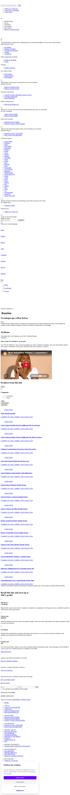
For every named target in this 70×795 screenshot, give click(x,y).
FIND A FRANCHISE (11, 114)
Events (6, 61)
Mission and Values (10, 49)
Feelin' (6, 161)
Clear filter (4, 405)
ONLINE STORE (9, 205)
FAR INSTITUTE (9, 754)
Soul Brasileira (8, 192)
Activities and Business (11, 50)
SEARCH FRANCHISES (12, 719)
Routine (6, 156)
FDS (5, 741)
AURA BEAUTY (9, 174)
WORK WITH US (9, 740)
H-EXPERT (7, 146)
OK (19, 5)
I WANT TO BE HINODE (12, 707)
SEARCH (21, 220)
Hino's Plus (7, 148)
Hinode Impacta (9, 76)
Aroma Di (7, 194)
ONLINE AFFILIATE (11, 96)
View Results (4, 403)
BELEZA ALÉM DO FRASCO (13, 756)
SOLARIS (7, 158)
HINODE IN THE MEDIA (12, 736)
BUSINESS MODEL (10, 735)
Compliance (7, 54)
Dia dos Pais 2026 (9, 196)
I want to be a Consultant (11, 10)
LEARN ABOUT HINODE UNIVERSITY (17, 746)
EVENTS (7, 738)
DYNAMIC (7, 168)
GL (5, 191)
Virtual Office (8, 12)
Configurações (20, 782)
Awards (6, 52)
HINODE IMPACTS (10, 752)
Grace (6, 153)
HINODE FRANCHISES (12, 122)
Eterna (6, 176)
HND (6, 145)
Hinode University (9, 68)
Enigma (6, 182)
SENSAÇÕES (8, 173)
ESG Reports (8, 74)
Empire (6, 154)
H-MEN (6, 149)
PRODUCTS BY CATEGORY (13, 133)
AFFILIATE (8, 709)
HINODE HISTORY (10, 731)
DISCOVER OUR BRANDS (13, 135)
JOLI (5, 166)
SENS (6, 159)
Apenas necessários (20, 786)
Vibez (6, 189)
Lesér (6, 179)
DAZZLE (7, 143)
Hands (6, 151)
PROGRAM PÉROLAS (11, 104)
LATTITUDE (8, 169)
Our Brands (7, 288)
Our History (7, 47)
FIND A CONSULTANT (11, 29)
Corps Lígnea (8, 141)
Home (6, 285)
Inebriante (7, 171)
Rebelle (6, 186)
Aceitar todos (20, 777)
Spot (5, 187)
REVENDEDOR (9, 98)
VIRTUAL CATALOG (11, 9)
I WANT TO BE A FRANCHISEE (14, 124)
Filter (2, 401)
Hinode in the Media (10, 60)
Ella (5, 184)
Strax (5, 163)
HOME (6, 702)
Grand (6, 177)
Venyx (6, 181)
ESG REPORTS (9, 751)
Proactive (7, 164)
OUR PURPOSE (9, 733)
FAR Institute (8, 77)
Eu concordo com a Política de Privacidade (15, 689)
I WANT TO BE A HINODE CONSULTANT (18, 95)
